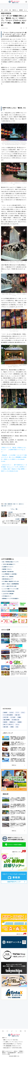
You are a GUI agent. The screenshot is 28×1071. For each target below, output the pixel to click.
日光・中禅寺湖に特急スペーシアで (10, 561)
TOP (2, 10)
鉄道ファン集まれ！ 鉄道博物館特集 (10, 583)
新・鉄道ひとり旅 (16, 719)
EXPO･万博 (6, 717)
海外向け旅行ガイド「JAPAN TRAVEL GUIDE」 (12, 1047)
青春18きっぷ (15, 10)
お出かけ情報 (8, 13)
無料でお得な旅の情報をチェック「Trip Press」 (12, 1043)
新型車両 (21, 10)
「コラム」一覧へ (14, 509)
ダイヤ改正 (13, 717)
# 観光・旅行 (3, 505)
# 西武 (5, 503)
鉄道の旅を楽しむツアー (7, 579)
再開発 (19, 717)
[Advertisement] (14, 487)
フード (18, 712)
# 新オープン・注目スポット (18, 503)
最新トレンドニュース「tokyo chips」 (11, 1039)
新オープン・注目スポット (8, 724)
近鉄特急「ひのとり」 (7, 569)
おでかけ (6, 10)
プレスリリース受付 (6, 1054)
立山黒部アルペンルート (7, 566)
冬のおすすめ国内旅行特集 (8, 591)
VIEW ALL (14, 765)
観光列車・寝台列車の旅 (7, 571)
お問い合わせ (20, 1052)
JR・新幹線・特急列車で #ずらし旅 (10, 581)
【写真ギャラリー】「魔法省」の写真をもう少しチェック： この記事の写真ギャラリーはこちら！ (13, 449)
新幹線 (12, 726)
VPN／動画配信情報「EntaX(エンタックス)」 (12, 1045)
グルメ (23, 712)
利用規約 (21, 1051)
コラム (3, 13)
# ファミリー (9, 505)
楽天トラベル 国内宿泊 (7, 576)
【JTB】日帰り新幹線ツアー (8, 564)
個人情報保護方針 (11, 1052)
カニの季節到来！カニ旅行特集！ (9, 574)
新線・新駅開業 (6, 719)
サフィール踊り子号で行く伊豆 (9, 586)
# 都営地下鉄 (9, 503)
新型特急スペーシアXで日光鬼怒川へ (10, 598)
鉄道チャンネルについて (7, 1051)
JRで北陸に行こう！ (7, 596)
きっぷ (25, 10)
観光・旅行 (18, 714)
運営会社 (4, 1052)
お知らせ (15, 1051)
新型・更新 (6, 726)
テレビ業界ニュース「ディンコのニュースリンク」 (13, 1041)
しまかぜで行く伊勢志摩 (7, 593)
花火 (10, 10)
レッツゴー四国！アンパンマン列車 (10, 588)
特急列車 (5, 712)
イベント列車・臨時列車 (8, 714)
